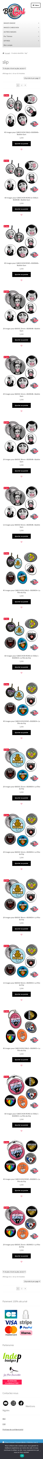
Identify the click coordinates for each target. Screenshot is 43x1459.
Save (7, 95)
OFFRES (7, 41)
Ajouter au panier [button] (21, 143)
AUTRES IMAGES (10, 32)
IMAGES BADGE (9, 23)
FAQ (4, 1419)
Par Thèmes (8, 36)
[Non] (40, 1451)
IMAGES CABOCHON (11, 27)
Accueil (7, 53)
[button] (21, 149)
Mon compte (8, 45)
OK (22, 1456)
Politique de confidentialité (13, 1429)
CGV (4, 1424)
